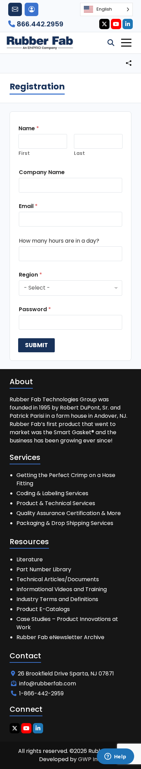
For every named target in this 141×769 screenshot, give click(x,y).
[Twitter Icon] (104, 24)
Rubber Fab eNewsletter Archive (60, 637)
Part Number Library (43, 569)
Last (79, 153)
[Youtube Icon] (116, 24)
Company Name (42, 172)
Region (30, 274)
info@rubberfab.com (47, 683)
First (24, 153)
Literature (29, 559)
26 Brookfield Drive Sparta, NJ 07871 (66, 674)
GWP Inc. (90, 759)
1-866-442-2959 (41, 693)
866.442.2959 (39, 24)
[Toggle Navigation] (126, 42)
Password (35, 309)
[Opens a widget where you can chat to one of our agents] (115, 757)
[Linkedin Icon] (128, 24)
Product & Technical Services (55, 503)
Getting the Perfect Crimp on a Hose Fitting (65, 479)
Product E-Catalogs (43, 609)
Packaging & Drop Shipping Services (64, 523)
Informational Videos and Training (61, 589)
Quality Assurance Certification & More (68, 513)
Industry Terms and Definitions (57, 599)
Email (28, 206)
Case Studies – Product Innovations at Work (67, 623)
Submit (36, 345)
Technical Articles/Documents (57, 579)
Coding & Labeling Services (52, 493)
